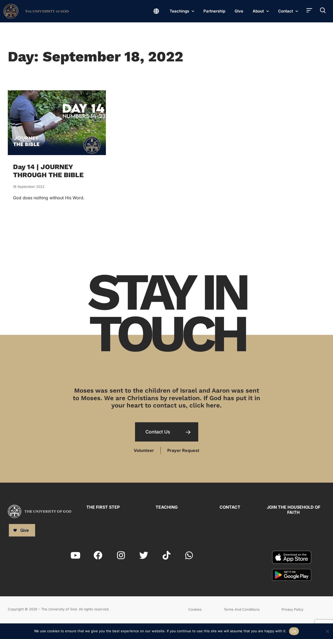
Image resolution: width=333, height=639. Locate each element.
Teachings (179, 11)
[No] (327, 630)
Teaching (167, 507)
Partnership (214, 11)
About (258, 11)
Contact (285, 11)
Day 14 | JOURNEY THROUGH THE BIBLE (48, 171)
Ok (294, 631)
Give (239, 11)
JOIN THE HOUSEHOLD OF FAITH (293, 509)
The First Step (103, 507)
